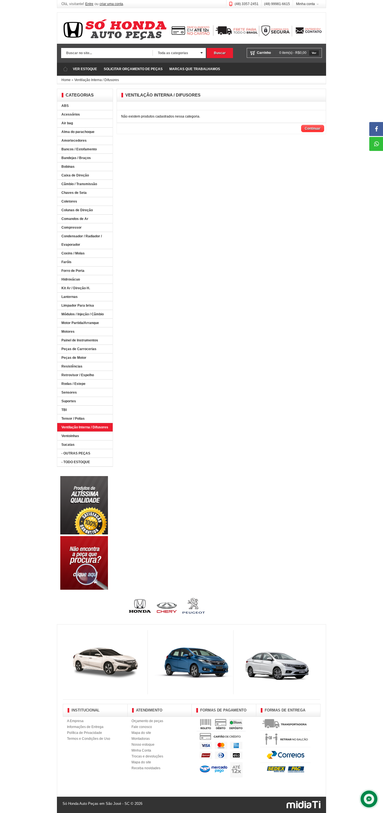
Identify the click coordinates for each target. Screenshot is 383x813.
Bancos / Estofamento (79, 149)
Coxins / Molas (73, 253)
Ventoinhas (70, 436)
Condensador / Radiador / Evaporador (81, 240)
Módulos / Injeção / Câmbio (82, 314)
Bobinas (68, 167)
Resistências (71, 366)
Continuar (312, 128)
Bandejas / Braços (76, 158)
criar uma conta (111, 4)
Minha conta (305, 4)
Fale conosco (141, 727)
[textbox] (106, 53)
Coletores (69, 201)
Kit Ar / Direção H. (75, 288)
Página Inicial (65, 69)
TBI (64, 410)
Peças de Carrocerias (78, 349)
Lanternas (69, 297)
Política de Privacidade (84, 733)
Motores (68, 332)
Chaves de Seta (74, 193)
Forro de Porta (72, 271)
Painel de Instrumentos (79, 340)
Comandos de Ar (74, 219)
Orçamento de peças (147, 721)
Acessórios (70, 114)
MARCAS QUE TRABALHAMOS (194, 69)
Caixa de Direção (75, 175)
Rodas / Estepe (73, 384)
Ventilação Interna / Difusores (96, 80)
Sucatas (68, 445)
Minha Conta (141, 750)
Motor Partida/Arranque (80, 323)
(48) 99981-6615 (277, 4)
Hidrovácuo (70, 279)
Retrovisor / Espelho (77, 375)
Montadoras (140, 739)
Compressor (71, 227)
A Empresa (75, 721)
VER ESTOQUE (85, 69)
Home (66, 80)
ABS (65, 106)
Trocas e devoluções (147, 756)
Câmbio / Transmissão (79, 184)
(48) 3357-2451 (247, 4)
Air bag (67, 123)
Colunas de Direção (77, 210)
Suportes (68, 401)
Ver (314, 52)
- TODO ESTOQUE (75, 462)
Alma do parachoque (77, 132)
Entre (89, 4)
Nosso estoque (142, 745)
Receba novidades (145, 768)
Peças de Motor (73, 358)
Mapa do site (141, 733)
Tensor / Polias (73, 419)
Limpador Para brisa (77, 305)
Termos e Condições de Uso (88, 739)
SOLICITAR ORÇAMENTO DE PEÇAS (133, 69)
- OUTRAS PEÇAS (75, 453)
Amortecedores (74, 141)
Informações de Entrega (85, 727)
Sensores (69, 392)
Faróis (66, 262)
